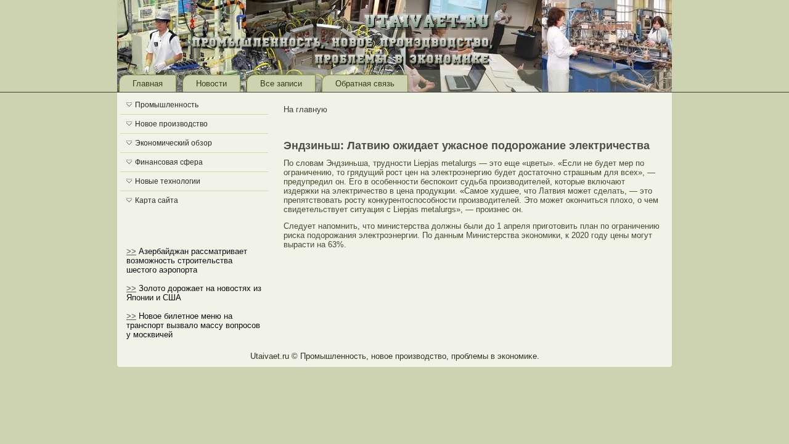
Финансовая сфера (169, 162)
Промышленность (166, 105)
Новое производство (171, 124)
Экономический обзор (173, 143)
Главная (148, 83)
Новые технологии (167, 181)
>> (131, 251)
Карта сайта (156, 200)
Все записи (281, 83)
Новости (211, 83)
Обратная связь (364, 83)
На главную (305, 109)
